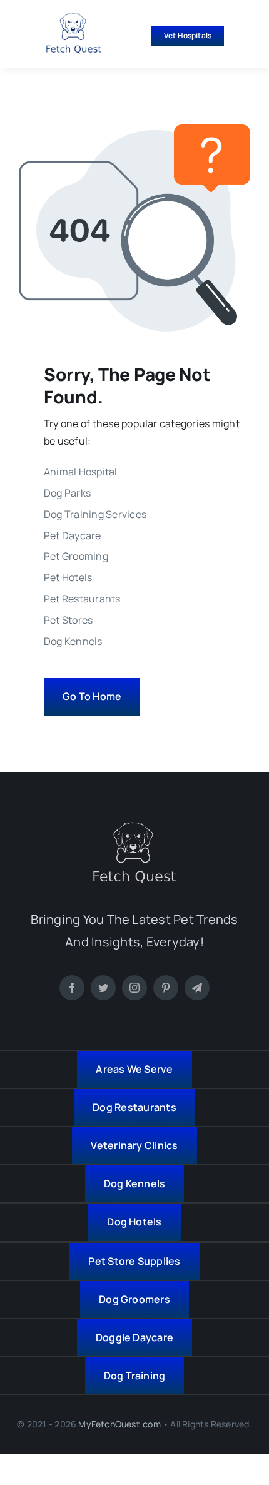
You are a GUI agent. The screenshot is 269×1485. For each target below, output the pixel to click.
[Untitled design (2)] (74, 17)
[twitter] (103, 987)
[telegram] (197, 987)
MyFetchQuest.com (119, 1424)
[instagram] (134, 987)
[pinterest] (165, 987)
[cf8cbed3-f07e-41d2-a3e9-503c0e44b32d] (134, 827)
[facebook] (71, 987)
